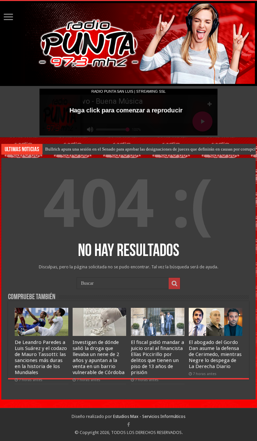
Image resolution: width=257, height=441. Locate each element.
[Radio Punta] (128, 43)
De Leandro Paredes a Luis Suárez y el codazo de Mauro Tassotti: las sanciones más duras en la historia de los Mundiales (41, 357)
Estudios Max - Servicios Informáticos (149, 416)
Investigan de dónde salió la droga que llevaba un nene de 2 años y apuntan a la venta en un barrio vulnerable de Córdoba (98, 357)
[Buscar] (174, 283)
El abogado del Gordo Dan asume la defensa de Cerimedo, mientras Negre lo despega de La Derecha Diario (215, 354)
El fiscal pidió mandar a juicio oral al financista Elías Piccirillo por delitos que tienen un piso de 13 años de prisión (157, 357)
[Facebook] (128, 425)
